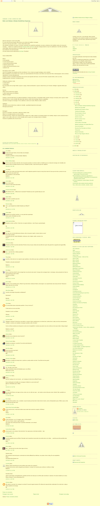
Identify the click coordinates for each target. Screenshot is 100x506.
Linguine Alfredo (78, 120)
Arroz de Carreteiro (79, 126)
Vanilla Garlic (75, 397)
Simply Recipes (76, 376)
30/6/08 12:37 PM (10, 287)
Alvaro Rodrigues (76, 251)
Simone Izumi (9, 375)
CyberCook (78, 83)
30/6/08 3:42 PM (10, 345)
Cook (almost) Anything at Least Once (81, 292)
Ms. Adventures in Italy (77, 353)
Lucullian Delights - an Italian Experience (81, 346)
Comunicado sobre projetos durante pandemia (83, 183)
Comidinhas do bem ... (77, 291)
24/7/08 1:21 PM (10, 450)
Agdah (7, 196)
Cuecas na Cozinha (77, 301)
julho (76, 102)
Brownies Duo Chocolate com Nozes (83, 128)
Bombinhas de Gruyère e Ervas (82, 109)
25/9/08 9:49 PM (10, 460)
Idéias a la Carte (76, 333)
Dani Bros (8, 348)
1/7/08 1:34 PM (10, 404)
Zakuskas (75, 402)
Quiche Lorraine (78, 116)
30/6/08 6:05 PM (10, 362)
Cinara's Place (76, 283)
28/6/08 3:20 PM (10, 157)
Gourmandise (76, 330)
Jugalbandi (75, 335)
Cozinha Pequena (76, 297)
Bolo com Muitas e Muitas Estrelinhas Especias (16, 21)
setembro (77, 98)
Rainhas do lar (76, 369)
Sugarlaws (75, 381)
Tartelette (75, 384)
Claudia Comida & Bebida (78, 284)
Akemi (7, 281)
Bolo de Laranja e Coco (80, 118)
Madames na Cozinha (77, 349)
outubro (77, 96)
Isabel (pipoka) (9, 221)
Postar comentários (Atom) (12, 496)
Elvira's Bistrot (76, 320)
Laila (33, 46)
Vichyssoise (77, 129)
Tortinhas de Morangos (80, 111)
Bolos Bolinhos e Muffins (14, 143)
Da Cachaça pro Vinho (77, 307)
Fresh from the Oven (77, 323)
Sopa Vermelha (76, 379)
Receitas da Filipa (76, 371)
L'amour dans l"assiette (78, 340)
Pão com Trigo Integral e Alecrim (82, 133)
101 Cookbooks (76, 248)
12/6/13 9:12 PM (10, 489)
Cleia (7, 417)
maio (76, 136)
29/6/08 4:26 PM (10, 228)
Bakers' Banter (76, 261)
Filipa (7, 257)
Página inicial (36, 494)
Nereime (7, 203)
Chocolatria (75, 279)
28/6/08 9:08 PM (10, 193)
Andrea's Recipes (76, 253)
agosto (77, 100)
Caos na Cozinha (76, 274)
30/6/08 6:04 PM (10, 355)
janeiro (77, 143)
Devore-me (75, 315)
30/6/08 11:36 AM (10, 278)
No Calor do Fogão (77, 356)
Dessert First (75, 314)
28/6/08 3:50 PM (10, 166)
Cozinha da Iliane (76, 294)
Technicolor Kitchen (77, 385)
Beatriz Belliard (9, 160)
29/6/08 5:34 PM (10, 239)
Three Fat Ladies (76, 390)
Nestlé (74, 354)
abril (76, 137)
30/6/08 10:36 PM (10, 387)
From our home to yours (78, 325)
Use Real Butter (76, 395)
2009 (75, 89)
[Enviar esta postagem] (37, 143)
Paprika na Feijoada (77, 361)
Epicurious (75, 322)
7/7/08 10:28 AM (10, 433)
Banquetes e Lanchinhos (78, 268)
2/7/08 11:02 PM (10, 414)
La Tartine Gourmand (77, 343)
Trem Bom (75, 392)
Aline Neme (8, 290)
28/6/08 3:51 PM (10, 177)
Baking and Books (76, 263)
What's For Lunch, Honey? (78, 399)
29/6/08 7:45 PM (10, 246)
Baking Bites (75, 265)
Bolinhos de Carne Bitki (80, 107)
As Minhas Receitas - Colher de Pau (80, 256)
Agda (74, 250)
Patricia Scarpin (9, 341)
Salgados (75, 48)
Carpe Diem (75, 276)
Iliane (7, 398)
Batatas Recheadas (79, 131)
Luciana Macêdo (9, 365)
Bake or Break (76, 260)
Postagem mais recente (8, 494)
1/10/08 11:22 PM (10, 470)
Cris (6, 390)
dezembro (77, 92)
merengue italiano (26, 46)
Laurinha (8, 319)
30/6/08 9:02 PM (10, 372)
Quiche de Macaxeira (77, 367)
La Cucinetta (75, 341)
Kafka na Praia (76, 336)
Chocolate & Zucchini (77, 278)
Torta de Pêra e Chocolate (80, 122)
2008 (75, 91)
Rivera (7, 446)
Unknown (8, 482)
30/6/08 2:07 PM (10, 330)
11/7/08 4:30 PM (10, 443)
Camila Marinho (9, 429)
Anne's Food (75, 255)
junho (76, 104)
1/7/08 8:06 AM (10, 395)
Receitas (74, 83)
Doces (22, 143)
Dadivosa (75, 309)
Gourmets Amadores (77, 331)
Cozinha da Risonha (77, 296)
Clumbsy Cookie (9, 358)
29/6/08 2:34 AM (10, 200)
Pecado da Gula (76, 362)
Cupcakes (75, 304)
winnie (7, 181)
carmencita (8, 242)
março (76, 139)
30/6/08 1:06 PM (10, 300)
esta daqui (21, 51)
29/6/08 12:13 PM (10, 209)
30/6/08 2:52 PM (10, 338)
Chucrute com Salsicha (78, 281)
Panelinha (75, 359)
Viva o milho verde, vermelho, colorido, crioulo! (83, 184)
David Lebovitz (76, 310)
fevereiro (77, 141)
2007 (75, 145)
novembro (77, 94)
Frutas (25, 143)
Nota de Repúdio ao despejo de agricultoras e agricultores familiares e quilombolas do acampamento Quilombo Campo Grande (85, 177)
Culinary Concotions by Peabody (80, 302)
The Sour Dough (76, 389)
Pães (74, 47)
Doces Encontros (76, 319)
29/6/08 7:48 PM (10, 253)
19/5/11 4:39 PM (10, 479)
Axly (6, 231)
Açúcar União (76, 258)
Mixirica (74, 351)
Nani (7, 270)
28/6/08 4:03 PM (10, 186)
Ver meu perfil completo (83, 411)
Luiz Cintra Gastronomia (78, 348)
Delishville (75, 312)
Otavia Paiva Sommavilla (11, 407)
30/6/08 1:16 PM (10, 316)
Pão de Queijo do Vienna (80, 113)
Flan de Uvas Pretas (79, 115)
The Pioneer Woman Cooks (79, 387)
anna (7, 150)
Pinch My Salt (76, 364)
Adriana (7, 334)
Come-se (75, 287)
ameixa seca (8, 249)
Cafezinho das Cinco (77, 271)
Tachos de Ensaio (76, 382)
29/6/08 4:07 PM (10, 217)
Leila (7, 169)
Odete (7, 212)
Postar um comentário (7, 492)
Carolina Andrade (9, 189)
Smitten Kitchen (76, 377)
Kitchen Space (76, 338)
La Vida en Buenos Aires (78, 345)
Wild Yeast (75, 400)
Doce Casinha (76, 317)
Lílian (7, 303)
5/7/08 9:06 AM (10, 425)
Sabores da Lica (76, 372)
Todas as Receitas (32, 143)
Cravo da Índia (76, 299)
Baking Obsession (76, 266)
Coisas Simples (76, 286)
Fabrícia (7, 436)
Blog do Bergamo (76, 269)
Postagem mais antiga (64, 494)
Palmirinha (75, 358)
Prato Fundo (75, 366)
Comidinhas (75, 289)
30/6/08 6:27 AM (10, 266)
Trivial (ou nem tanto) (77, 394)
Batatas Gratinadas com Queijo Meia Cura (84, 124)
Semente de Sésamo (77, 374)
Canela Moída (76, 273)
